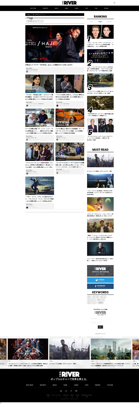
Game (66, 8)
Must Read (33, 8)
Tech (86, 8)
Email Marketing (98, 333)
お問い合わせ (66, 395)
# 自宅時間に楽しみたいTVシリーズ (35, 21)
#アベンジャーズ (91, 299)
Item (96, 8)
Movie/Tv (45, 8)
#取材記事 (101, 302)
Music (56, 8)
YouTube (110, 385)
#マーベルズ (95, 296)
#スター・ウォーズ (92, 302)
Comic (76, 8)
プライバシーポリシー (56, 395)
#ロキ (89, 296)
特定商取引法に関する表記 (86, 395)
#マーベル (103, 296)
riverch (76, 398)
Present (106, 8)
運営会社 (72, 395)
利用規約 (48, 395)
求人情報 (77, 395)
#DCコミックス (101, 299)
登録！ (100, 327)
